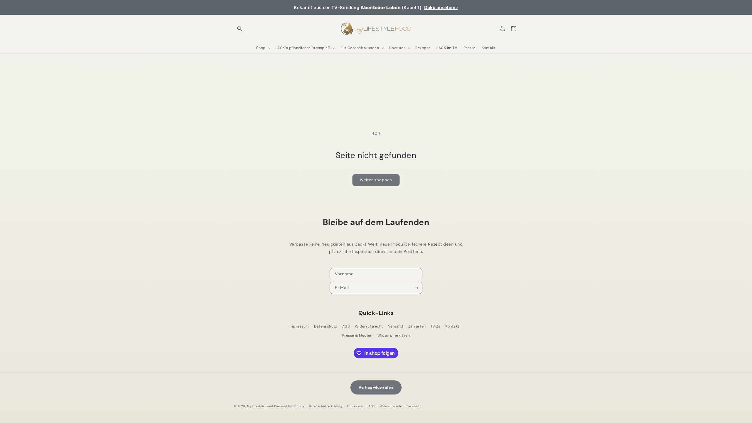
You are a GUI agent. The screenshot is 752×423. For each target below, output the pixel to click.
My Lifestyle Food (260, 406)
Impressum (299, 326)
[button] (239, 28)
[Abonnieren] (416, 288)
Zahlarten (417, 326)
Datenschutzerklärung (325, 406)
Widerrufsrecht (369, 326)
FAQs (435, 326)
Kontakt (452, 326)
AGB (346, 326)
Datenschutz (325, 326)
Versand (395, 326)
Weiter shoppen (376, 179)
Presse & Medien (357, 335)
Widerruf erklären (393, 335)
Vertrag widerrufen (376, 387)
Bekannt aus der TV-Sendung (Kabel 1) (376, 7)
